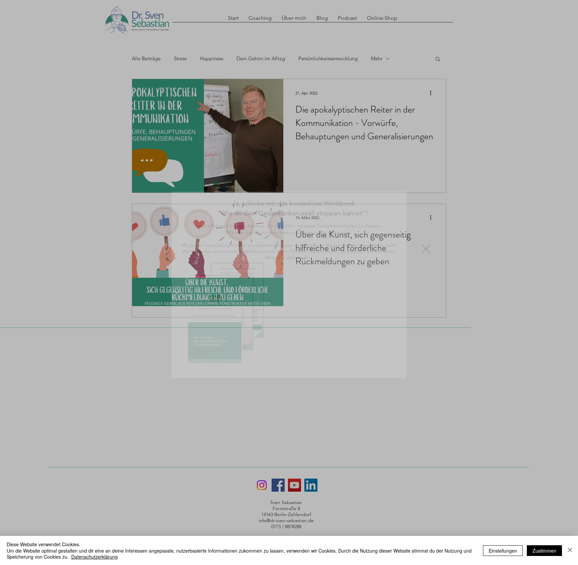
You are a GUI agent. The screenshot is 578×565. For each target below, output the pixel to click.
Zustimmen (544, 550)
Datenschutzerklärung (94, 556)
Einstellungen (503, 550)
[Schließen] (570, 550)
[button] (426, 249)
